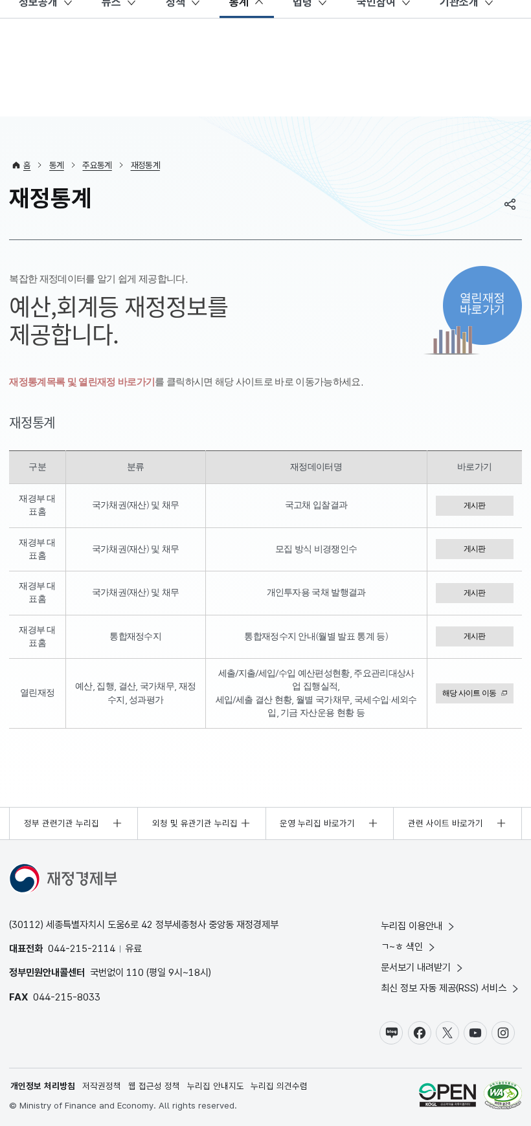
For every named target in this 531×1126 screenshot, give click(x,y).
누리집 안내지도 (215, 1086)
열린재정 (482, 303)
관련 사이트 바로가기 (445, 823)
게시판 (475, 505)
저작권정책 (101, 1086)
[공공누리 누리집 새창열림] (447, 1096)
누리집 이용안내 (411, 926)
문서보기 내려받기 (416, 967)
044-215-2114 (81, 948)
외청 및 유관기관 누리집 (195, 823)
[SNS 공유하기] (510, 203)
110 (135, 972)
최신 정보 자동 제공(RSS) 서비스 (443, 988)
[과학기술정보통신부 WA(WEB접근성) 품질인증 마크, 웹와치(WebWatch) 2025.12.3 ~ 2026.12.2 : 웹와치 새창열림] (503, 1096)
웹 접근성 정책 (154, 1086)
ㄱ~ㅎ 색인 (402, 946)
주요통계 (96, 165)
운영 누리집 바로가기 (317, 823)
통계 (56, 165)
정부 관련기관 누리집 (61, 823)
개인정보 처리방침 (42, 1086)
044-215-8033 (66, 997)
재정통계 (145, 165)
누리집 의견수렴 (279, 1086)
